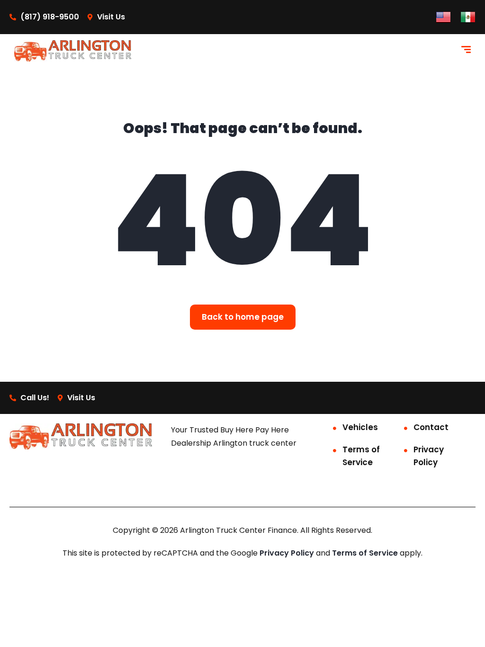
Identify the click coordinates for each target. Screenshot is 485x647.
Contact (431, 427)
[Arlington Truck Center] (72, 51)
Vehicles (360, 427)
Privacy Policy (428, 456)
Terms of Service (361, 456)
